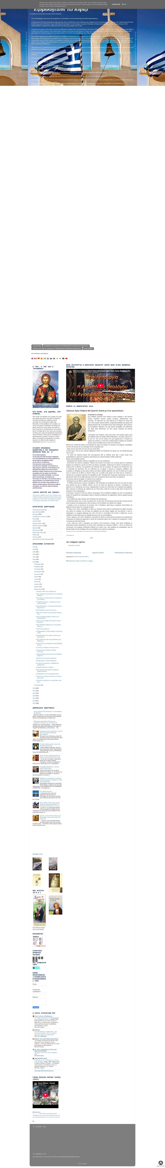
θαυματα (35, 528)
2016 (34, 693)
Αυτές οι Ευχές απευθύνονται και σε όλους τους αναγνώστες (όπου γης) (50, 756)
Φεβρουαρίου (38, 589)
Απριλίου (37, 584)
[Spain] (42, 358)
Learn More (116, 4)
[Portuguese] (54, 358)
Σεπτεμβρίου (38, 571)
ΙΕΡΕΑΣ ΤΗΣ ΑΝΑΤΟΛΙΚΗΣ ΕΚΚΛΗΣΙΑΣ (46, 1039)
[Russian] (51, 358)
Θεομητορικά (36, 530)
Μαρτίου (36, 586)
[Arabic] (63, 358)
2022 (34, 554)
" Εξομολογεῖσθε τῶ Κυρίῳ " (61, 9)
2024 (34, 549)
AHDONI (37, 1030)
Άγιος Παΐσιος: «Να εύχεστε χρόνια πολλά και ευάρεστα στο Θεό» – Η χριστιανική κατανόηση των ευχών (50, 804)
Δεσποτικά (36, 521)
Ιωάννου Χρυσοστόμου (49, 442)
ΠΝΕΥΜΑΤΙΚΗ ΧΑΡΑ (40, 1058)
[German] (39, 358)
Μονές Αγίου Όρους (38, 532)
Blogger (84, 1163)
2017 (34, 690)
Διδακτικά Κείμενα (38, 525)
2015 (34, 695)
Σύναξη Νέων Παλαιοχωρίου (37, 502)
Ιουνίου (36, 579)
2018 (34, 688)
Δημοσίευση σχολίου (74, 545)
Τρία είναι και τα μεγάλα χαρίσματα (46, 658)
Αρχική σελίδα (37, 346)
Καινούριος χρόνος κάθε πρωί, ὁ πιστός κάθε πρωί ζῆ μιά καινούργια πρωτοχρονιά (51, 732)
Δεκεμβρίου (37, 564)
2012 (34, 703)
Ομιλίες (35, 534)
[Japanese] (57, 358)
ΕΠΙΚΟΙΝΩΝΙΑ (88, 348)
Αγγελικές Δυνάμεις (38, 509)
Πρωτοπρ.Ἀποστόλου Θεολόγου (42, 539)
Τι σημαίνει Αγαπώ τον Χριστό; (44, 667)
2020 (34, 559)
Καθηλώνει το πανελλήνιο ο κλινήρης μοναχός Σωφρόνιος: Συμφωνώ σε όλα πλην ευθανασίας (51, 780)
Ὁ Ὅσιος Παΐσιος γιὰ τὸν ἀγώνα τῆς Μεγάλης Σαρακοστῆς (50, 744)
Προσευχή (35, 537)
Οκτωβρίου (37, 569)
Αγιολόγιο (35, 514)
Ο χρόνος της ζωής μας (42, 629)
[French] (35, 358)
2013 (34, 701)
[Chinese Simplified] (66, 358)
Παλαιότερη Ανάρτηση (123, 553)
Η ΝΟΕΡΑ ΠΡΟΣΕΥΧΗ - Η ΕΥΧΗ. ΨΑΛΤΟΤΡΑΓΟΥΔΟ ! (49, 767)
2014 (34, 698)
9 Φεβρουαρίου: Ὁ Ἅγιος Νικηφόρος (46, 660)
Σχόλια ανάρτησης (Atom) (81, 556)
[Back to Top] (161, 1164)
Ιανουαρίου (37, 685)
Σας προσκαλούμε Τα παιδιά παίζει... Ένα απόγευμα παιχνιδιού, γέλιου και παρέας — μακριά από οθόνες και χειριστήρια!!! (46, 1033)
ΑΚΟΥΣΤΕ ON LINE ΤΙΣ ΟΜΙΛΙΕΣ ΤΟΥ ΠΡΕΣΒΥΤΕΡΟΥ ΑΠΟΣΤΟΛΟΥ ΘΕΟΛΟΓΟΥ (57, 348)
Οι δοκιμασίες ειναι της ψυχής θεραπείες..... (48, 673)
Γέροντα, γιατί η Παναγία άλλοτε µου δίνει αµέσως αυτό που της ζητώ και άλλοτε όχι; (50, 817)
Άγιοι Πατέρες (37, 512)
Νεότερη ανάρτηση (73, 553)
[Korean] (60, 358)
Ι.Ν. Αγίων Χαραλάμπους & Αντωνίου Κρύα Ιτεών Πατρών (45, 1050)
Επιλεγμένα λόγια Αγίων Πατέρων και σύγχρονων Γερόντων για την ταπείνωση (45, 722)
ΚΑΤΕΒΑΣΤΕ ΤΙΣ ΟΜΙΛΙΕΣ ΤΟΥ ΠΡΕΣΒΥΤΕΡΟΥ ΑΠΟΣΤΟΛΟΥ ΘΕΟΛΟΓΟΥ (66, 346)
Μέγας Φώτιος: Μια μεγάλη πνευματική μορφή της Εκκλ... (47, 670)
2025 (34, 547)
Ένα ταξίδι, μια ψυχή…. (46, 791)
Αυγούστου (37, 574)
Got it (124, 4)
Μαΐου (36, 581)
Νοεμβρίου (37, 566)
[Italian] (45, 358)
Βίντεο (34, 519)
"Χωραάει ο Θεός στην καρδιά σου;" (46, 591)
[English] (32, 358)
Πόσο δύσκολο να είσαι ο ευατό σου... (46, 610)
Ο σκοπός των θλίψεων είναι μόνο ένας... (48, 647)
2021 (34, 557)
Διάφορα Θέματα (37, 523)
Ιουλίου (36, 576)
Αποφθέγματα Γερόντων (40, 516)
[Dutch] (48, 358)
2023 (34, 552)
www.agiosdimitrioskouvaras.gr (44, 1070)
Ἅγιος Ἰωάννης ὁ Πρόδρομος (43, 1016)
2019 (34, 562)
